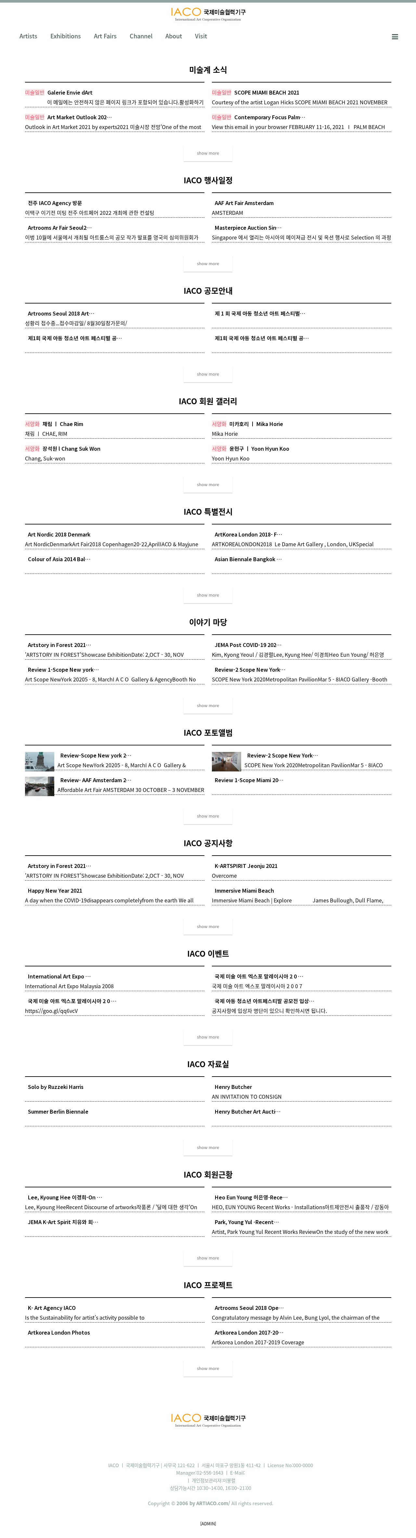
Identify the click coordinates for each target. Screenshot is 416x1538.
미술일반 (35, 92)
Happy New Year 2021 (55, 890)
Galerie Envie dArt (70, 92)
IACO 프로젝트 (208, 1285)
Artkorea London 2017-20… (249, 1332)
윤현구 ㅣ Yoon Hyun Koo (259, 448)
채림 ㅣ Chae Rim (63, 424)
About (173, 36)
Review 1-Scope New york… (63, 669)
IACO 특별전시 (208, 511)
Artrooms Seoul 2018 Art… (61, 313)
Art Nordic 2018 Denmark (59, 534)
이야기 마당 (208, 622)
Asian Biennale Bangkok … (248, 559)
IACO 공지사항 (208, 843)
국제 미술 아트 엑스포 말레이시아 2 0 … (259, 976)
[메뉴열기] (395, 36)
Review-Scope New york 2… (95, 755)
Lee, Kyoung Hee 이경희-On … (65, 1197)
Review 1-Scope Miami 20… (249, 780)
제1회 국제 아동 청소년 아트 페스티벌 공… (75, 338)
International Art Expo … (59, 976)
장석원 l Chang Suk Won (71, 448)
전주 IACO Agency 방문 (55, 203)
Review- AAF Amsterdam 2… (95, 780)
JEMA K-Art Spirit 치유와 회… (63, 1222)
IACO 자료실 (208, 1064)
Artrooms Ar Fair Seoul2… (60, 227)
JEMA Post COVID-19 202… (248, 645)
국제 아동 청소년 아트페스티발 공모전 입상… (264, 1001)
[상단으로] (401, 1523)
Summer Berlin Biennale (58, 1111)
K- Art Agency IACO (52, 1308)
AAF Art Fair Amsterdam (244, 203)
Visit (201, 36)
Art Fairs (105, 36)
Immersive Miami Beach (244, 890)
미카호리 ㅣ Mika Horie (256, 424)
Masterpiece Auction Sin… (248, 227)
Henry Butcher (233, 1087)
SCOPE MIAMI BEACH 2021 (266, 92)
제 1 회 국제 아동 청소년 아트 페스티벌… (260, 313)
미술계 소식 (208, 69)
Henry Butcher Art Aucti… (247, 1111)
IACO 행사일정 (208, 180)
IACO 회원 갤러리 (208, 401)
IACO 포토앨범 (208, 732)
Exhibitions (65, 36)
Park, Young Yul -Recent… (247, 1222)
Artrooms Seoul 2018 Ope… (249, 1308)
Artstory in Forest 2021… (59, 645)
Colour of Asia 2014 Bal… (59, 559)
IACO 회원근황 (208, 1174)
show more (208, 153)
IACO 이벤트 (208, 953)
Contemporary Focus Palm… (269, 117)
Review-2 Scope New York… (250, 669)
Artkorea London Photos (59, 1332)
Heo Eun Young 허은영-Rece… (251, 1197)
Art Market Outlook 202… (79, 117)
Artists (28, 36)
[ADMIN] (208, 1523)
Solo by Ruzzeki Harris (56, 1087)
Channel (141, 36)
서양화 (32, 423)
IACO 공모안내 (208, 290)
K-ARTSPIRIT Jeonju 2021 (246, 866)
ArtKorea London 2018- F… (248, 534)
